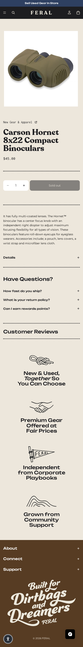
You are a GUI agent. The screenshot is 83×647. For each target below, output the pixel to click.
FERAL (46, 638)
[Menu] (4, 12)
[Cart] (78, 12)
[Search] (13, 12)
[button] (8, 639)
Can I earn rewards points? (26, 308)
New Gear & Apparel (18, 122)
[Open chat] (70, 634)
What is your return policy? (26, 300)
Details (9, 257)
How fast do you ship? (22, 291)
